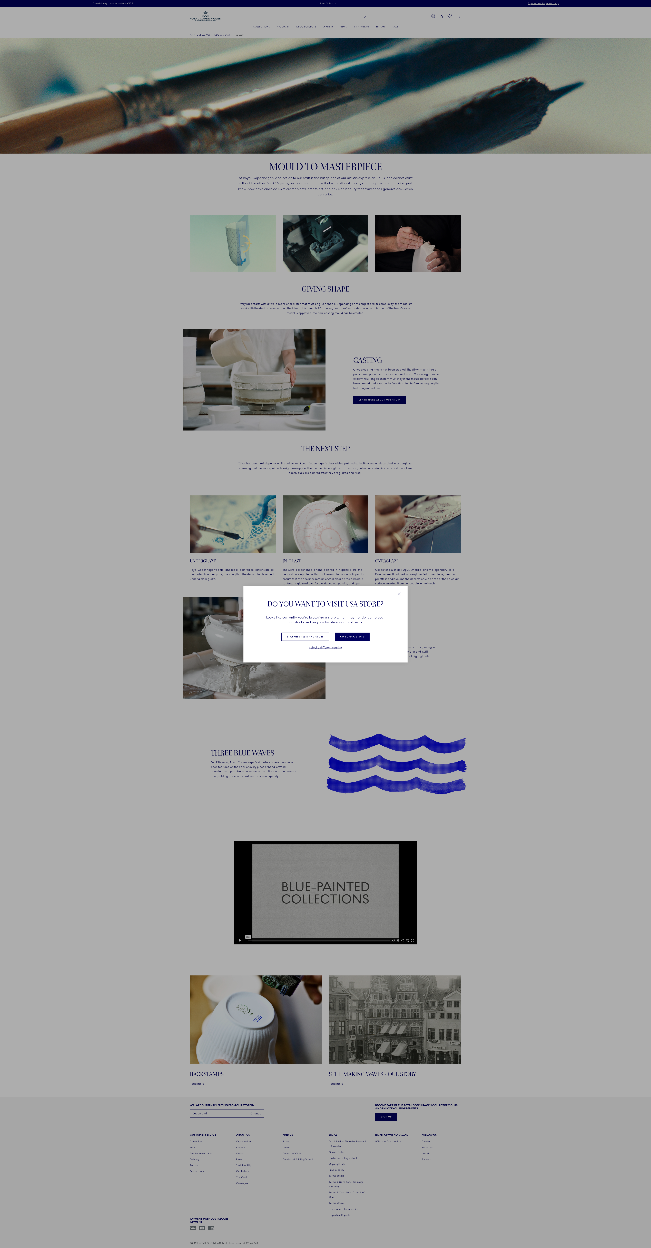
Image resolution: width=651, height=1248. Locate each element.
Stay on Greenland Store (305, 636)
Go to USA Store (352, 636)
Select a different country (325, 647)
